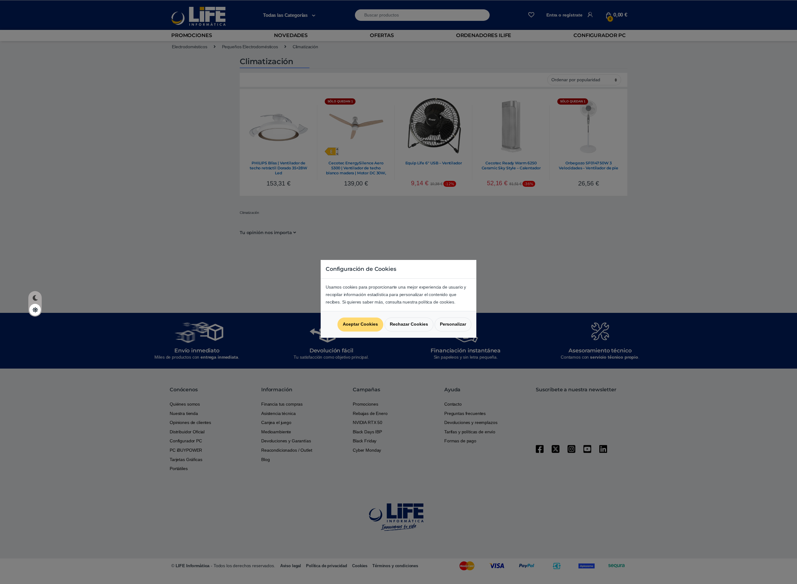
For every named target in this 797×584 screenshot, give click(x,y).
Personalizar (453, 324)
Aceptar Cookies (360, 324)
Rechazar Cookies (409, 324)
